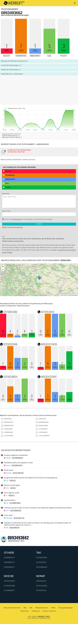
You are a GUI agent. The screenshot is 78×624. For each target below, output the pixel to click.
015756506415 (17, 458)
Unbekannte (10, 179)
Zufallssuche (36, 611)
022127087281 (18, 473)
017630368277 (9, 590)
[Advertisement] (39, 90)
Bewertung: (6, 193)
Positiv (7, 187)
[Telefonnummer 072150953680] (17, 337)
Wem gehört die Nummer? (12, 608)
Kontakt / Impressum (49, 611)
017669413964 (41, 557)
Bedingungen (17, 219)
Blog (25, 608)
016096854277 (9, 557)
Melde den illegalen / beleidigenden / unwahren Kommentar (18, 159)
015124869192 (41, 567)
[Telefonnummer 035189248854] (17, 402)
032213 (13, 488)
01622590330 (14, 527)
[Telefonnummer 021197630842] (55, 337)
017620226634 (9, 581)
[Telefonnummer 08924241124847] (55, 402)
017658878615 (15, 503)
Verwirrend (10, 175)
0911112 (13, 480)
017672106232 (41, 586)
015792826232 (15, 510)
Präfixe (53, 608)
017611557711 (19, 518)
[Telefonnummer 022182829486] (17, 369)
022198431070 (16, 465)
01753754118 (41, 590)
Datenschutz (25, 611)
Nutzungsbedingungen (65, 608)
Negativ (8, 171)
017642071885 (9, 586)
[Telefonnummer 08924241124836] (55, 369)
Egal (7, 183)
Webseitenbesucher (41, 608)
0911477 (12, 495)
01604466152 (41, 581)
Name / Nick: (6, 211)
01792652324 (41, 562)
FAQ (30, 608)
